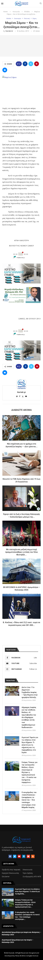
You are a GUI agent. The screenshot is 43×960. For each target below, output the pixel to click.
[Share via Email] (4, 70)
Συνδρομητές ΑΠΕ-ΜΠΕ (32, 876)
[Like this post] (19, 63)
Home (5, 11)
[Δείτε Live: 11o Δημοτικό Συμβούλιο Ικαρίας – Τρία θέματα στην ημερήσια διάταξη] (12, 691)
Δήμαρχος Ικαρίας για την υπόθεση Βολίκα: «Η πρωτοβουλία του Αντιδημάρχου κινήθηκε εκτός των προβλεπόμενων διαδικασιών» (29, 717)
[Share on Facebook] (25, 63)
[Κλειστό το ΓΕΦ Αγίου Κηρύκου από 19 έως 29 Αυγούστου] (21, 463)
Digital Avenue (33, 956)
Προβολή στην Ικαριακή (11, 869)
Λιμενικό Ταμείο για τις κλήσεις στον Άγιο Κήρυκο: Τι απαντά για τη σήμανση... (27, 891)
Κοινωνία (16, 11)
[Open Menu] (2, 4)
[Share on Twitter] (30, 63)
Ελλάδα (27, 11)
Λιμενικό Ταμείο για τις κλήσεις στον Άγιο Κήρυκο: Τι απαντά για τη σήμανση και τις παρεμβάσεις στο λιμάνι (30, 745)
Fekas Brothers (20, 956)
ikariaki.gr (9, 31)
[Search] (40, 4)
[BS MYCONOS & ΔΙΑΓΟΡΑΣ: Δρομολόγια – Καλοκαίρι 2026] (21, 571)
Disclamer (6, 876)
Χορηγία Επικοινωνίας (10, 873)
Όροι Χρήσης (28, 873)
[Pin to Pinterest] (36, 63)
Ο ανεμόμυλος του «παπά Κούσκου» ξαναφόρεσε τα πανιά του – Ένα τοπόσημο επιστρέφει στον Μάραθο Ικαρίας (29, 799)
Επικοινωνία (27, 869)
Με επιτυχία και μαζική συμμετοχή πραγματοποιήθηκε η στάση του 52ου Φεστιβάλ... (21, 552)
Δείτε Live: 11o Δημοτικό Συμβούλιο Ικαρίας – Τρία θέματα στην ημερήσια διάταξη (30, 692)
